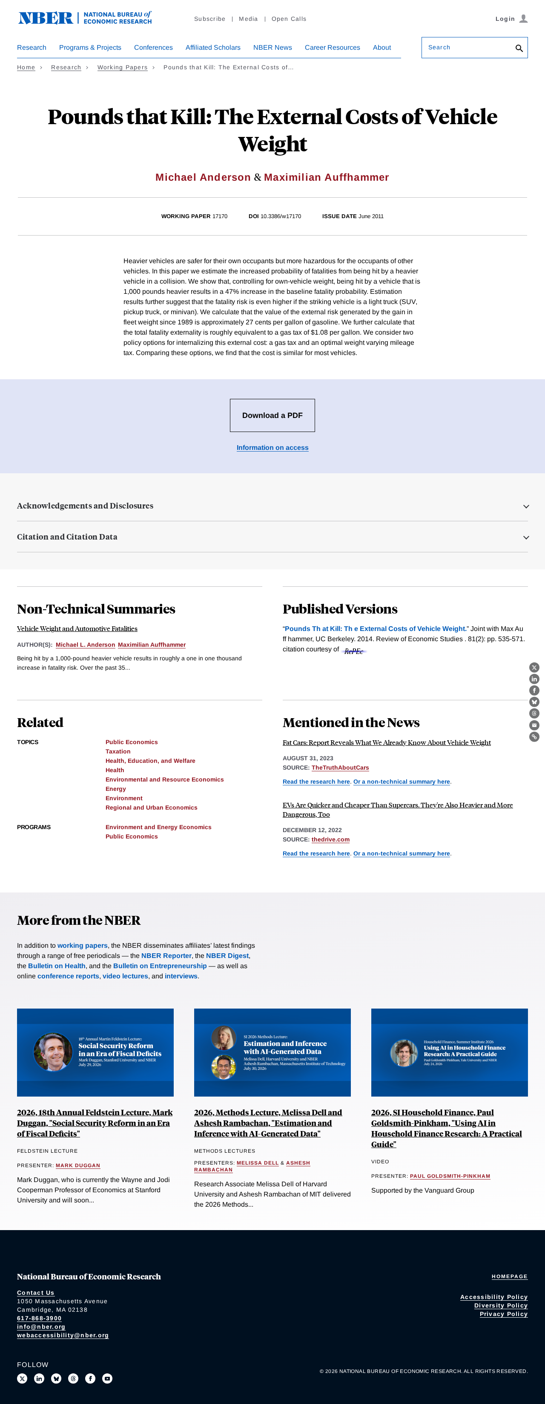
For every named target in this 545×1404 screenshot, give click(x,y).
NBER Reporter (166, 955)
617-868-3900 (39, 1318)
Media (248, 18)
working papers (82, 945)
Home (26, 67)
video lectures (125, 976)
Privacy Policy (504, 1313)
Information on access (273, 447)
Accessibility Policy (494, 1296)
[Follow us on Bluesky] (56, 1378)
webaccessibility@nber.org (63, 1335)
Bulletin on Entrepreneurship (160, 965)
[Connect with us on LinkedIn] (39, 1378)
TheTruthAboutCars (340, 767)
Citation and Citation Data (67, 536)
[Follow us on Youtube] (107, 1378)
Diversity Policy (501, 1305)
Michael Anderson (203, 177)
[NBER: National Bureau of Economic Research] (92, 22)
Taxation (118, 751)
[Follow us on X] (22, 1378)
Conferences (153, 47)
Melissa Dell (258, 1163)
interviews (181, 976)
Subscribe (210, 18)
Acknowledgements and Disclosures (85, 505)
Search (439, 47)
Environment (124, 798)
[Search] (519, 49)
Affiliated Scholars (213, 47)
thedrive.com (331, 839)
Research (31, 47)
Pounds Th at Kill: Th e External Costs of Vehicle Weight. (376, 628)
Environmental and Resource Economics (165, 779)
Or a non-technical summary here (401, 781)
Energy (116, 788)
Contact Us (36, 1292)
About (382, 47)
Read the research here (316, 781)
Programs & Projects (90, 47)
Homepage (510, 1276)
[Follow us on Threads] (73, 1378)
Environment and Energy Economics (159, 827)
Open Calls (289, 18)
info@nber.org (41, 1326)
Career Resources (332, 47)
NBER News (272, 47)
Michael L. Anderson (85, 644)
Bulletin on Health (57, 965)
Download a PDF (272, 415)
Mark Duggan (78, 1165)
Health (115, 770)
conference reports (68, 976)
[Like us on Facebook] (90, 1378)
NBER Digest (227, 955)
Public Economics (132, 742)
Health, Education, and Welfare (150, 760)
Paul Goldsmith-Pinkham (450, 1176)
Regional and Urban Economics (152, 807)
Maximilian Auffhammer (326, 177)
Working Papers (123, 67)
